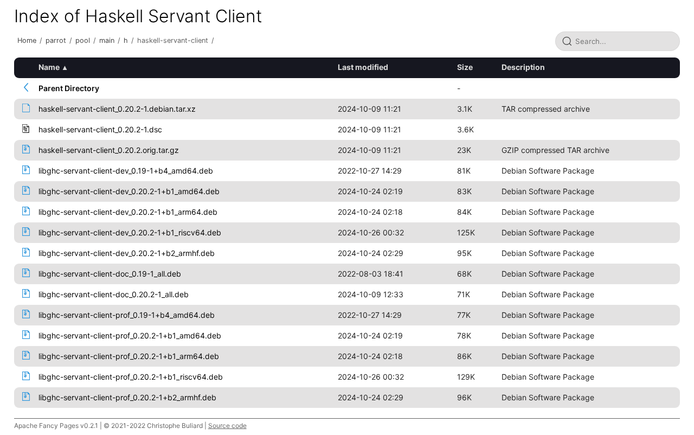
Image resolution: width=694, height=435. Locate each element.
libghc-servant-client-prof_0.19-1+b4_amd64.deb (126, 314)
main (106, 40)
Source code (227, 425)
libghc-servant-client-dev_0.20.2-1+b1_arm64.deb (127, 211)
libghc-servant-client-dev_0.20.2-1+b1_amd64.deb (129, 191)
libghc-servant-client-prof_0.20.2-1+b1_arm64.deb (128, 356)
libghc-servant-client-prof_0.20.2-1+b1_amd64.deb (129, 335)
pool (82, 40)
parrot (56, 40)
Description (523, 67)
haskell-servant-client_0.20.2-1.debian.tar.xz (117, 108)
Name (49, 67)
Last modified (363, 67)
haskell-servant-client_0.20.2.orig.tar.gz (108, 150)
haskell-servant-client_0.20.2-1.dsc (100, 129)
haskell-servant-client (172, 40)
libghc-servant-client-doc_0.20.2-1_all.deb (113, 294)
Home (26, 40)
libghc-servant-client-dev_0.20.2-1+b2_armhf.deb (126, 253)
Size (465, 67)
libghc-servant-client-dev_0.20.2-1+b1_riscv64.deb (129, 232)
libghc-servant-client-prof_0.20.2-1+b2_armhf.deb (127, 397)
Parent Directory (68, 88)
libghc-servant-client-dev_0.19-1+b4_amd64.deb (125, 170)
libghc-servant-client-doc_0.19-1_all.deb (109, 273)
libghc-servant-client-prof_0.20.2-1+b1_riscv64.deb (130, 376)
